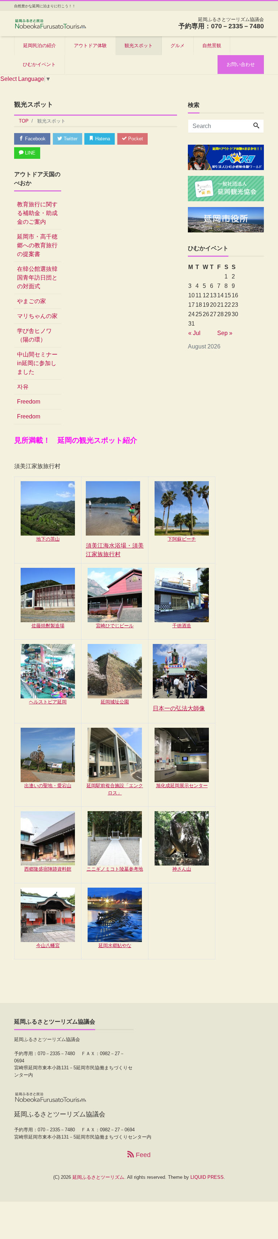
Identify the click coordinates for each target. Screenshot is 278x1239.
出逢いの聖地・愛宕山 (47, 785)
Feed (142, 1155)
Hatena (102, 138)
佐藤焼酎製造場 (47, 625)
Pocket (135, 138)
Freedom (28, 401)
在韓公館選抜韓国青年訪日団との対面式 (37, 277)
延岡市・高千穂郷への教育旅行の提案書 (37, 245)
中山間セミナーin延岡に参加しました (37, 363)
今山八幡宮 (48, 945)
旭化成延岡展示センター (182, 785)
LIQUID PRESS (207, 1177)
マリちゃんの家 (37, 316)
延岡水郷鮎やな (114, 945)
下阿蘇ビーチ (182, 539)
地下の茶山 (48, 539)
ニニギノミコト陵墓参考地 (115, 869)
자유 (23, 387)
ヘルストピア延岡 (48, 702)
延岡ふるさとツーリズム (98, 1177)
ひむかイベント (39, 64)
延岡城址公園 (115, 702)
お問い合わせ (241, 64)
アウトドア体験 (90, 45)
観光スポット (139, 45)
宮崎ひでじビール (115, 625)
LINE (29, 153)
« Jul (194, 333)
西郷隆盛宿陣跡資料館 (47, 869)
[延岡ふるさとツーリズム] (50, 23)
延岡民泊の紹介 (39, 45)
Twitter (69, 138)
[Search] (256, 126)
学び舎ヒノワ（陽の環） (34, 335)
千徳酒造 (181, 625)
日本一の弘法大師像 (179, 708)
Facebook (35, 138)
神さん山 (181, 869)
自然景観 (211, 45)
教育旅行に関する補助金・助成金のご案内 (37, 213)
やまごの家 (31, 301)
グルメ (177, 45)
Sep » (224, 333)
